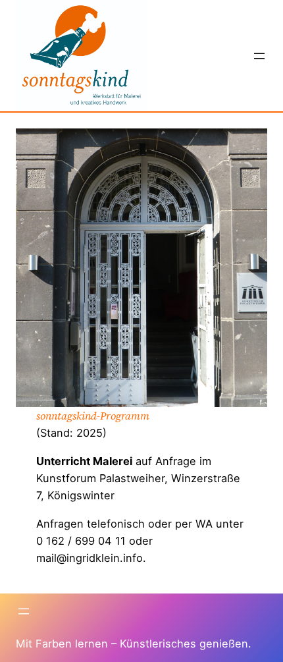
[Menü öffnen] (259, 56)
